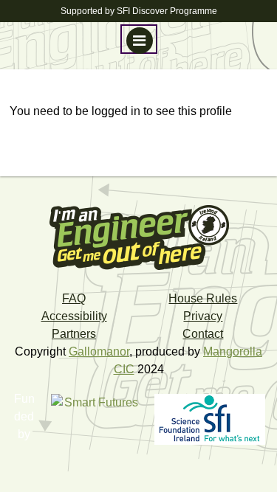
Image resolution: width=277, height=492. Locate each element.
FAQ (74, 298)
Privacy (202, 316)
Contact (202, 334)
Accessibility (74, 316)
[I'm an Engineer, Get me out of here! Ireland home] (139, 237)
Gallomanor (99, 351)
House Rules (202, 298)
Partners (74, 334)
